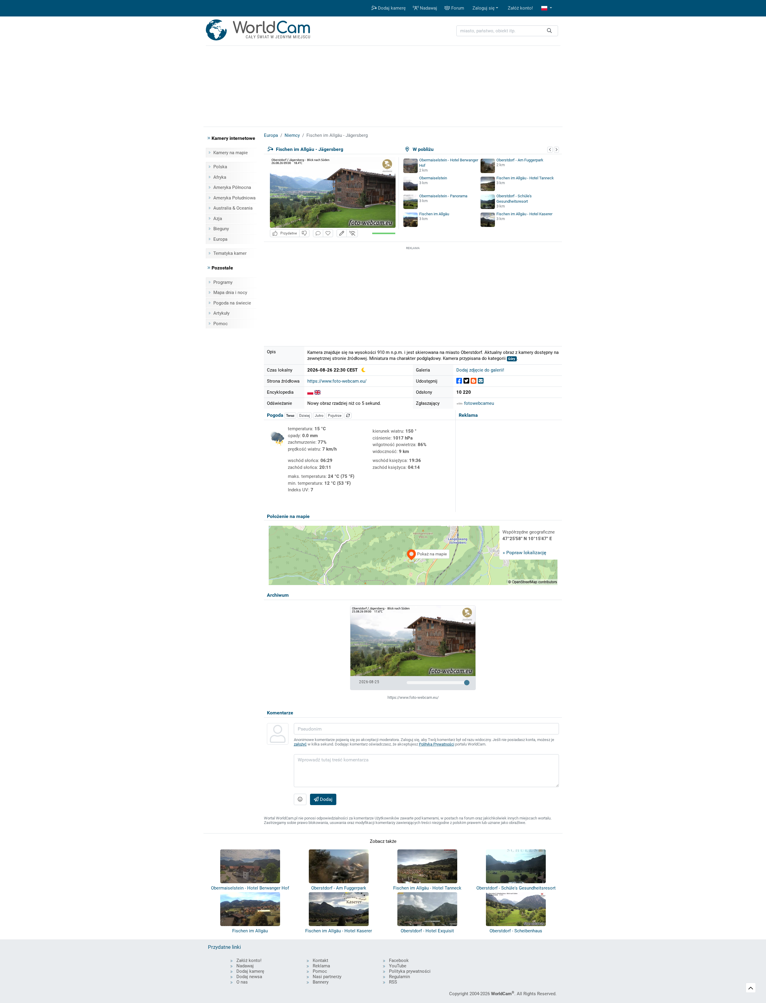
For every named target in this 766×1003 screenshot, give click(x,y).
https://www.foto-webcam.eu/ (337, 381)
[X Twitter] (466, 381)
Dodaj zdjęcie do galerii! (480, 370)
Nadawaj (428, 8)
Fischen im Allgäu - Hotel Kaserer (524, 214)
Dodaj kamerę (391, 8)
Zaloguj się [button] (483, 8)
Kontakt (320, 960)
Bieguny (221, 228)
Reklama (321, 966)
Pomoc (220, 323)
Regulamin (399, 976)
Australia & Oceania (233, 208)
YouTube (397, 966)
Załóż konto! (520, 8)
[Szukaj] (549, 31)
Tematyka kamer (230, 253)
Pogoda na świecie (232, 303)
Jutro (319, 415)
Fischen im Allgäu (434, 214)
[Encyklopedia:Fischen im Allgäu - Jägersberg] (310, 392)
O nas (242, 982)
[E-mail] (481, 381)
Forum (457, 8)
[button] (547, 8)
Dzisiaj (304, 415)
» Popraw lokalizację (524, 552)
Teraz (290, 415)
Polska (220, 166)
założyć (300, 744)
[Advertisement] (413, 293)
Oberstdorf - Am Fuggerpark (519, 160)
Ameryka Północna (232, 187)
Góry (511, 359)
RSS (393, 982)
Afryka (219, 177)
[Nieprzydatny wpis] (304, 233)
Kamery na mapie (230, 152)
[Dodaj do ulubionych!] (328, 233)
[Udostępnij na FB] (459, 381)
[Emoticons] (300, 799)
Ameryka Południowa (234, 198)
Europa (220, 239)
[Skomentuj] (318, 233)
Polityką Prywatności (436, 744)
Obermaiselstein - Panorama (443, 196)
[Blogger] (473, 381)
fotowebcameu (478, 403)
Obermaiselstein (433, 178)
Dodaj (325, 799)
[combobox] (507, 31)
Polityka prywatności (410, 971)
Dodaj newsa (249, 976)
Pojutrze (334, 415)
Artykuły (221, 313)
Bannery (321, 982)
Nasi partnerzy (327, 976)
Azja (217, 218)
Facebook (399, 960)
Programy (222, 282)
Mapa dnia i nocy (230, 292)
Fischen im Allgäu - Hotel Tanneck (525, 178)
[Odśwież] (348, 416)
